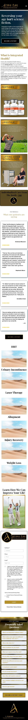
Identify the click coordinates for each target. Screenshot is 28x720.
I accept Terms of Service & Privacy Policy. (14, 596)
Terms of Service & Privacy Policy (12, 592)
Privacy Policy (10, 606)
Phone (6, 554)
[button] (26, 6)
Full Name (7, 547)
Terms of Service (17, 606)
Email (6, 560)
